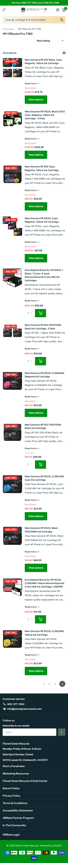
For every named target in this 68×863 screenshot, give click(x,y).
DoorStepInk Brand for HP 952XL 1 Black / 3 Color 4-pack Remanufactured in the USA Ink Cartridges (44, 275)
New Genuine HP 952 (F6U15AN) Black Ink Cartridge (43, 426)
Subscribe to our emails (16, 725)
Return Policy (11, 788)
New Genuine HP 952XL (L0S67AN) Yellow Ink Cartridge (44, 633)
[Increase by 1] (32, 310)
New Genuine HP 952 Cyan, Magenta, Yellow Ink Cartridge (42, 168)
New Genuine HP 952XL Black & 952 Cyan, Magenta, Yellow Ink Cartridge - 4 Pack (45, 115)
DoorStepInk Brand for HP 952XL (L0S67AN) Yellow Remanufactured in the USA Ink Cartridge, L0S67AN (44, 583)
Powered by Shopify (51, 845)
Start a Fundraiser (14, 766)
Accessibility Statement (18, 810)
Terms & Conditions (15, 803)
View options (36, 99)
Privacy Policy (11, 795)
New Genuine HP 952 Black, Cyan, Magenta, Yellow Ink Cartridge (44, 61)
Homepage (8, 29)
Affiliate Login (11, 834)
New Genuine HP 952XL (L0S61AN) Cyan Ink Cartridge (44, 478)
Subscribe (61, 732)
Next (62, 684)
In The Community (14, 825)
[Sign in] (57, 10)
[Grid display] (64, 53)
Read (31, 83)
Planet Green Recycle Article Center (25, 780)
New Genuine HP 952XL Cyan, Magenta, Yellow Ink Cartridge (42, 220)
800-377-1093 (15, 704)
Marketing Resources (16, 773)
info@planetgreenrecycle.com (24, 708)
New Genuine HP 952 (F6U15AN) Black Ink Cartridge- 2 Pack (43, 326)
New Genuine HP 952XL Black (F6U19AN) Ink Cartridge (41, 530)
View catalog (4, 9)
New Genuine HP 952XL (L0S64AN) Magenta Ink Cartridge (44, 375)
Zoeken (61, 19)
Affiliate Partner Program (18, 817)
